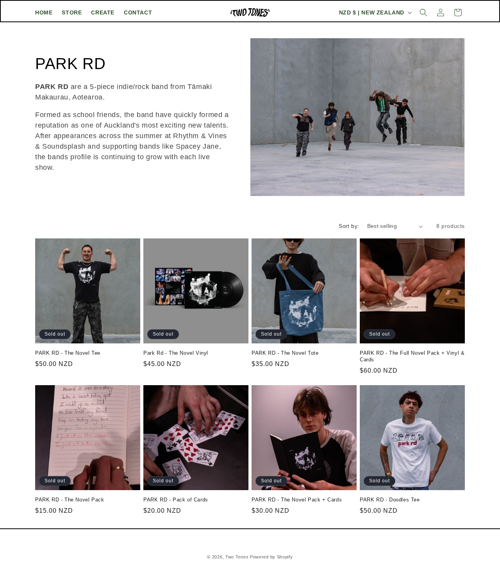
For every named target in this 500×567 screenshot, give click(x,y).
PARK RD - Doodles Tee (390, 500)
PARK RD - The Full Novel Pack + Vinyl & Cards (412, 356)
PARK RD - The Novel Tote (285, 353)
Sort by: (349, 226)
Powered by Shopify (271, 557)
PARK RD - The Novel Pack (69, 500)
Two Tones (237, 557)
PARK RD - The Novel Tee (67, 353)
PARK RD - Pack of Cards (175, 500)
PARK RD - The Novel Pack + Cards (297, 500)
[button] (423, 12)
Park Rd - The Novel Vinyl (175, 353)
